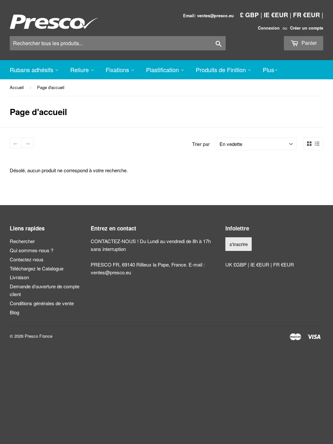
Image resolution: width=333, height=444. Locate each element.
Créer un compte (306, 28)
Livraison (19, 277)
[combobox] (118, 43)
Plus (268, 69)
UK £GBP (236, 264)
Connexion (269, 28)
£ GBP (249, 14)
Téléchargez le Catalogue (36, 268)
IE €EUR (276, 14)
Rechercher (22, 241)
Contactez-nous (27, 259)
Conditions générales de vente (42, 303)
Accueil (17, 87)
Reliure (80, 69)
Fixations (118, 69)
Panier (308, 42)
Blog (14, 312)
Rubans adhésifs (32, 69)
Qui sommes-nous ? (31, 250)
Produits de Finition (221, 69)
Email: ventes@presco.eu (208, 16)
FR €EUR (306, 14)
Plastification (163, 69)
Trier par (201, 144)
